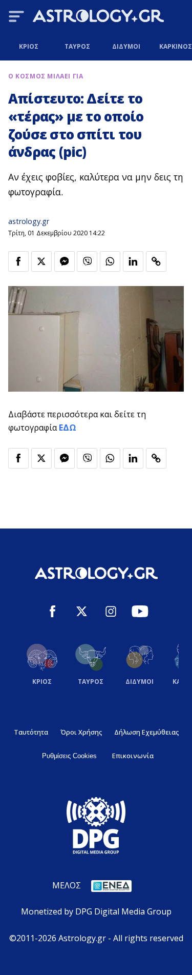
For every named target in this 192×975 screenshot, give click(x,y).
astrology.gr (28, 221)
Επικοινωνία (133, 755)
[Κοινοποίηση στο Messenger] (64, 261)
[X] (81, 612)
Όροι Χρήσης (81, 732)
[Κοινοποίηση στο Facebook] (18, 261)
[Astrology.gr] (98, 17)
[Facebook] (52, 612)
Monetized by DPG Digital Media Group (96, 911)
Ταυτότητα (31, 732)
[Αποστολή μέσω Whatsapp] (110, 261)
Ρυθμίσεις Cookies (69, 756)
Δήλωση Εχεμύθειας (146, 732)
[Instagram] (110, 612)
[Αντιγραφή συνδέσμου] (156, 261)
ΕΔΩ (67, 427)
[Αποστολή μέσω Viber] (87, 261)
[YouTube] (140, 612)
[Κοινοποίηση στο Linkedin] (133, 261)
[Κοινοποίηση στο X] (41, 261)
